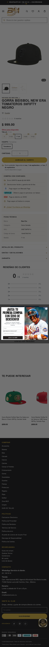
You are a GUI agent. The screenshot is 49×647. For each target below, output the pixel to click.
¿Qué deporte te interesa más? (10, 330)
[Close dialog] (46, 309)
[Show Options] (21, 333)
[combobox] (12, 333)
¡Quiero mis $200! (12, 337)
